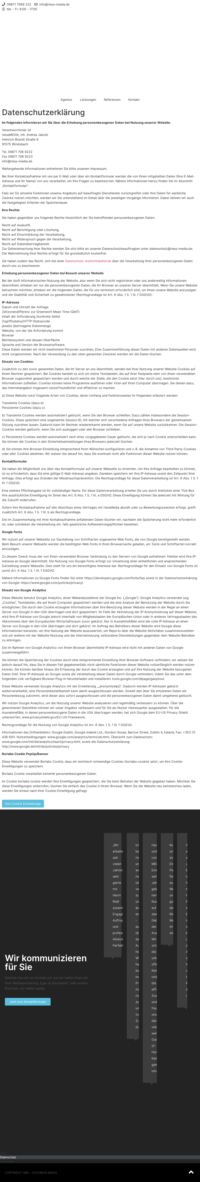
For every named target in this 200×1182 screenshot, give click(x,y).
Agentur (66, 100)
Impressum (7, 1161)
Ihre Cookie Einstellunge (23, 804)
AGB (3, 1153)
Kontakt (134, 100)
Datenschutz (8, 1157)
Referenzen (112, 100)
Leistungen (88, 100)
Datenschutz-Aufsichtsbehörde (88, 261)
